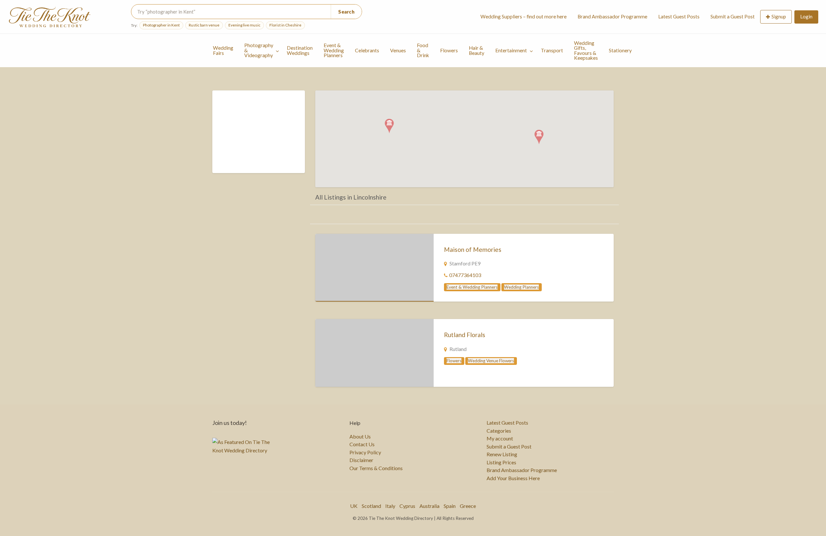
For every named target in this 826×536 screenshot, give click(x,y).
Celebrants (367, 50)
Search (346, 12)
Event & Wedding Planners (334, 50)
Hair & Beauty (476, 50)
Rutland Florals (464, 334)
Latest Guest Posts (679, 16)
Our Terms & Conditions (376, 468)
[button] (539, 137)
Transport (552, 50)
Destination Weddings (300, 50)
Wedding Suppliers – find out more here (523, 16)
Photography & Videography (258, 50)
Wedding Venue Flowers (491, 360)
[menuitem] (523, 17)
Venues (398, 50)
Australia (429, 506)
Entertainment (511, 50)
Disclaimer (361, 460)
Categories (499, 430)
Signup (778, 16)
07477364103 (465, 275)
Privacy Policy (365, 452)
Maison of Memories (472, 249)
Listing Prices (501, 462)
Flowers (449, 50)
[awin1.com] (259, 135)
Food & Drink (423, 50)
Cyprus (407, 506)
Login (806, 16)
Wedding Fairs (223, 50)
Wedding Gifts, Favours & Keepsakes (586, 50)
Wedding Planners (521, 287)
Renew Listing (502, 454)
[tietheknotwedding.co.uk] (374, 268)
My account (500, 438)
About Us (360, 436)
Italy (390, 506)
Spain (450, 506)
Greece (468, 506)
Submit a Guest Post (732, 16)
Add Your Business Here (513, 478)
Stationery (620, 50)
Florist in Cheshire (285, 25)
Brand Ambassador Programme (612, 16)
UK (354, 506)
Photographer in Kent (161, 25)
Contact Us (362, 444)
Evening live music (244, 25)
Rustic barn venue (204, 25)
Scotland (371, 506)
